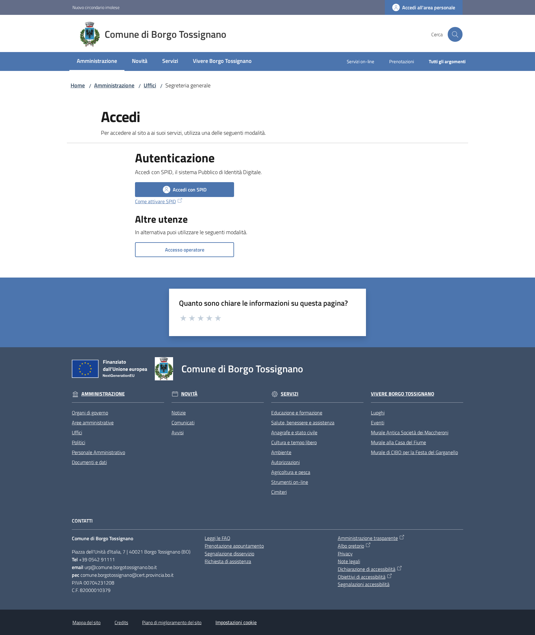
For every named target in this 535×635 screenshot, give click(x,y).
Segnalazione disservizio (229, 553)
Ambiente (281, 452)
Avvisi (178, 432)
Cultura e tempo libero (294, 442)
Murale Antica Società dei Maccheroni (409, 432)
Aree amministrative (93, 422)
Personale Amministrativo (98, 452)
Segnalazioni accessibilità (363, 584)
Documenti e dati (89, 462)
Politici (78, 442)
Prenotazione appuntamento (234, 546)
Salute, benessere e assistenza (302, 422)
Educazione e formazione (296, 412)
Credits (121, 622)
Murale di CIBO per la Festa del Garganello (414, 452)
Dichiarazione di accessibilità (366, 569)
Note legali (349, 561)
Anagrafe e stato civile (294, 432)
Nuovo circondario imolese (96, 7)
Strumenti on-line (289, 482)
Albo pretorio (351, 546)
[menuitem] (96, 61)
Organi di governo (90, 412)
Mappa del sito (86, 622)
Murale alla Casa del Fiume (398, 442)
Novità (189, 393)
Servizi (289, 393)
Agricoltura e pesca (290, 472)
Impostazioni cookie (236, 622)
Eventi (377, 422)
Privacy (345, 553)
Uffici (150, 85)
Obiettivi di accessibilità (361, 576)
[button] (455, 34)
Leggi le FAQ (217, 538)
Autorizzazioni (285, 462)
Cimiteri (279, 492)
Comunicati (183, 422)
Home (78, 85)
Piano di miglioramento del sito (172, 622)
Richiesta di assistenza (228, 561)
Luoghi (378, 412)
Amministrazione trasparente (368, 538)
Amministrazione (114, 85)
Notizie (179, 412)
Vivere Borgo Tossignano (402, 393)
